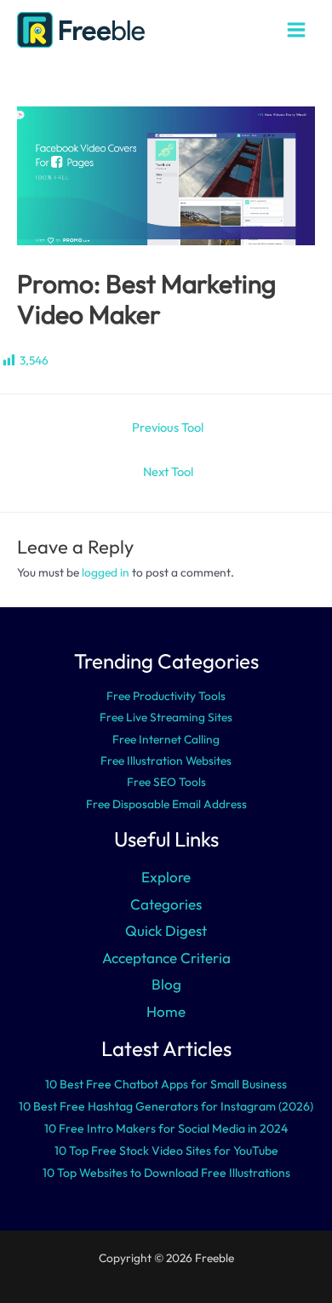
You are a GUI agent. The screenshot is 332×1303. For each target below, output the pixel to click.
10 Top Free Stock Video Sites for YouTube (166, 1150)
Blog (166, 984)
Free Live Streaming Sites (166, 717)
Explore (166, 877)
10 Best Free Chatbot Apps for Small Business (166, 1084)
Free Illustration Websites (166, 760)
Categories (166, 904)
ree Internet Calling (169, 739)
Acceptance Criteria (166, 958)
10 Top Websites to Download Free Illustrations (166, 1172)
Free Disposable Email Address (166, 804)
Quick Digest (166, 930)
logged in (105, 572)
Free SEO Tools (166, 781)
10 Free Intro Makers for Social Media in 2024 (166, 1128)
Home (166, 1011)
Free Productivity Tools (166, 695)
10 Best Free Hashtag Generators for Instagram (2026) (166, 1106)
